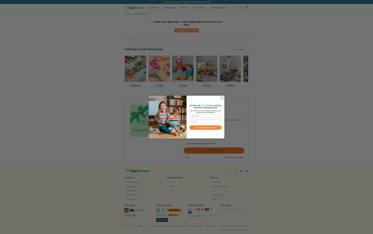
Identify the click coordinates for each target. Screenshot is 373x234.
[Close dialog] (221, 98)
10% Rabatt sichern (205, 127)
